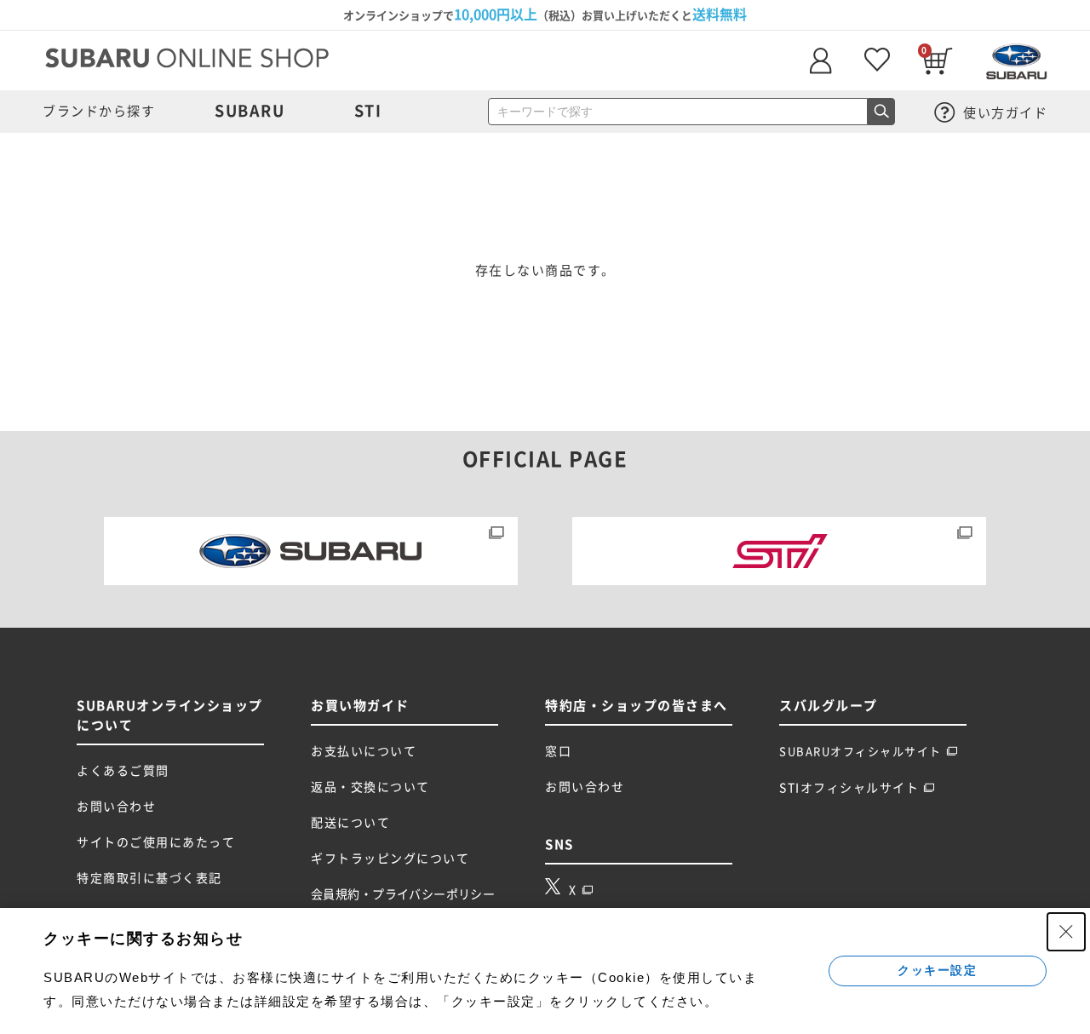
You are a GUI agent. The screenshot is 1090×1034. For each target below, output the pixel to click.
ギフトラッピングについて (390, 859)
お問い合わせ (116, 807)
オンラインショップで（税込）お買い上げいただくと (545, 14)
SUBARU (249, 110)
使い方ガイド (1004, 112)
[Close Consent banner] (1066, 932)
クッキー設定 (937, 970)
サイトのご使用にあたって (156, 842)
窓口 (558, 751)
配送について (350, 823)
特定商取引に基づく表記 (149, 878)
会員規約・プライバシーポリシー (403, 894)
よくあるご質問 (123, 771)
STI (368, 110)
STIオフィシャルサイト (849, 788)
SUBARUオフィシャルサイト (860, 751)
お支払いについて (363, 751)
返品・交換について (370, 787)
